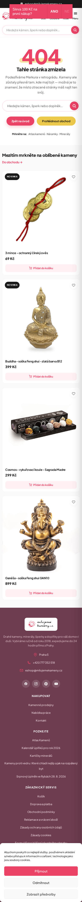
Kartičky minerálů (41, 755)
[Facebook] (26, 684)
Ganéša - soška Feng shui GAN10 (27, 578)
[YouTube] (56, 684)
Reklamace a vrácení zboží (41, 819)
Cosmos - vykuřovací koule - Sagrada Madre (35, 469)
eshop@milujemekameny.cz (43, 3)
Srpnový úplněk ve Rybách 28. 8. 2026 (41, 776)
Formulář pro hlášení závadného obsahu (41, 843)
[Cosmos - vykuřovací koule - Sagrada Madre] (41, 426)
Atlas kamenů (36, 134)
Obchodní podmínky (41, 812)
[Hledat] (75, 30)
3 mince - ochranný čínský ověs (26, 253)
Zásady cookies (41, 835)
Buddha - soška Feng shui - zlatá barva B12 (33, 361)
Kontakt (41, 720)
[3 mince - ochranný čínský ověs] (41, 209)
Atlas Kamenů (41, 740)
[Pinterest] (46, 684)
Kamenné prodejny (41, 705)
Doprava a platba (41, 804)
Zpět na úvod (20, 121)
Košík (41, 796)
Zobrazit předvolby (41, 894)
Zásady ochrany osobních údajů (41, 827)
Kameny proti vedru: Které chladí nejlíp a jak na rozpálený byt (41, 766)
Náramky (52, 134)
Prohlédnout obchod (56, 121)
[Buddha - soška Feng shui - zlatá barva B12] (41, 318)
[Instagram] (36, 684)
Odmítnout (41, 883)
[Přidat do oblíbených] (73, 176)
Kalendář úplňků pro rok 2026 (41, 748)
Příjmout (41, 871)
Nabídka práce (41, 712)
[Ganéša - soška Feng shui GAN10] (41, 534)
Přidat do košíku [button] (43, 268)
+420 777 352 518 (44, 662)
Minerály (65, 134)
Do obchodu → (12, 162)
